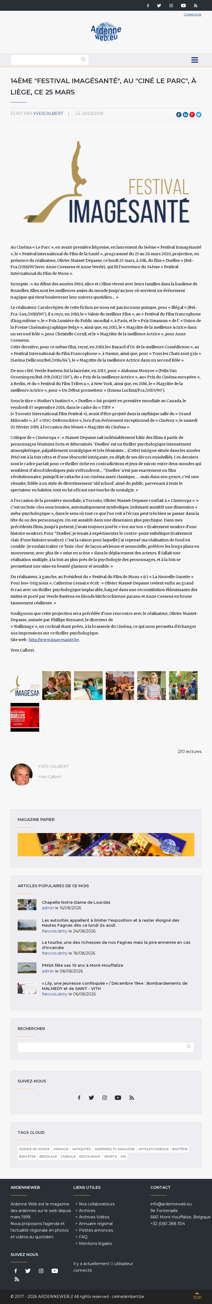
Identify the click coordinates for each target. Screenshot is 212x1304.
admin (48, 907)
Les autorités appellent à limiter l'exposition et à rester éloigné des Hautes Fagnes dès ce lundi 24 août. (110, 923)
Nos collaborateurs (97, 1204)
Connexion (193, 14)
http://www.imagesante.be (54, 639)
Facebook (179, 114)
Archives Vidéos (94, 1217)
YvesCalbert (48, 113)
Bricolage (48, 1156)
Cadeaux (68, 1156)
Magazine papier (106, 844)
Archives (87, 1210)
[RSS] (195, 6)
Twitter (199, 114)
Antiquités (81, 1149)
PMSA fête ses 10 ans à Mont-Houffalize (82, 965)
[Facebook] (148, 6)
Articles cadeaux (153, 1149)
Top (197, 1297)
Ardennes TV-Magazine (114, 1149)
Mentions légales (95, 1243)
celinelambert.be (128, 1296)
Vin (123, 1156)
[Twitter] (159, 6)
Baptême (180, 1149)
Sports (110, 1156)
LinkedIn (185, 114)
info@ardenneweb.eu (171, 1204)
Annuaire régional (96, 1223)
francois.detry (55, 931)
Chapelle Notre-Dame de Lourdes (76, 902)
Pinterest (192, 114)
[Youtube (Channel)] (183, 6)
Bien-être (27, 1156)
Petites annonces (96, 1230)
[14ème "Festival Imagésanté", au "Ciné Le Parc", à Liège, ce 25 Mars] (24, 685)
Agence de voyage (34, 1149)
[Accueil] (106, 41)
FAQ (83, 1236)
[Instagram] (171, 6)
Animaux (61, 1149)
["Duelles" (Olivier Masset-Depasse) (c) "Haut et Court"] (56, 685)
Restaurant (90, 1156)
